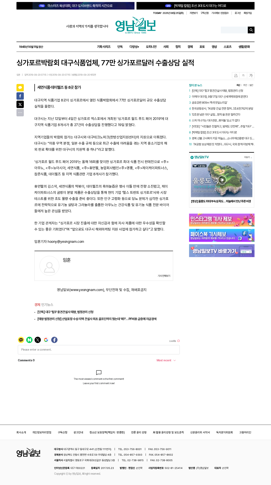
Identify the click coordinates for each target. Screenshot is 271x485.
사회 (165, 47)
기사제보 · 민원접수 (220, 13)
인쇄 (236, 75)
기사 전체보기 (164, 275)
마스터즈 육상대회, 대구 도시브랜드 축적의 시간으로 (76, 6)
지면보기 (194, 13)
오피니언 (151, 47)
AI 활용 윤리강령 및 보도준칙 (168, 432)
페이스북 (20, 96)
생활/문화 (244, 47)
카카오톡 (20, 87)
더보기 (247, 157)
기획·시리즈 (104, 47)
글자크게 (251, 75)
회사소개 (21, 432)
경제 (190, 47)
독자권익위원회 (224, 432)
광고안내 (78, 432)
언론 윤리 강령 (139, 432)
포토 (202, 47)
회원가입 (248, 13)
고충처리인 (245, 432)
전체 (20, 112)
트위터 (20, 104)
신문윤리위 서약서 (200, 432)
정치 (178, 47)
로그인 (238, 13)
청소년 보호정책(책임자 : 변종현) (107, 432)
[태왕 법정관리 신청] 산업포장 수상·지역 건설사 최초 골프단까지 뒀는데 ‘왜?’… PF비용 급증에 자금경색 (96, 319)
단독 (120, 47)
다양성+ (134, 47)
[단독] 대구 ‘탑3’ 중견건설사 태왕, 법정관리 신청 (65, 312)
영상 (214, 47)
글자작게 (243, 75)
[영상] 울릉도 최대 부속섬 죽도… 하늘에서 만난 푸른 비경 (221, 201)
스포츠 (228, 47)
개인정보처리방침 (41, 432)
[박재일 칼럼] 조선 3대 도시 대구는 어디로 (196, 6)
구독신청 (205, 13)
